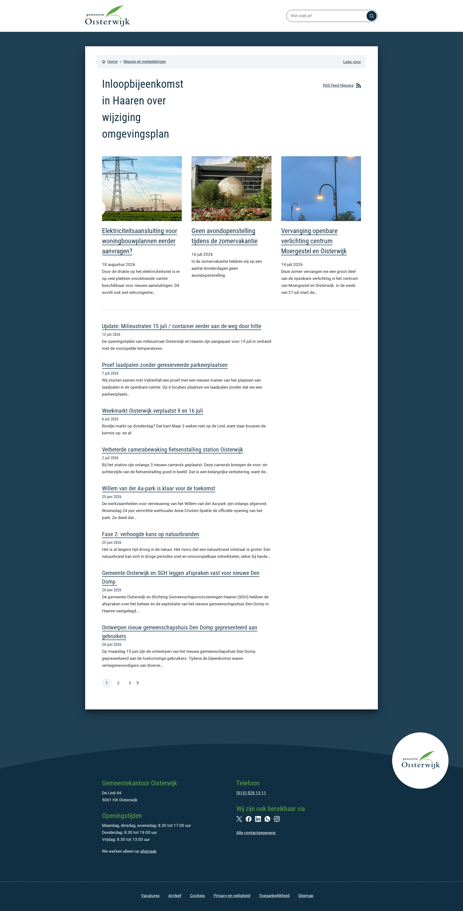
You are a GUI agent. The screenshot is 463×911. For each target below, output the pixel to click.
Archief (174, 895)
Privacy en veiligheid (232, 895)
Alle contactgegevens (256, 832)
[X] (241, 818)
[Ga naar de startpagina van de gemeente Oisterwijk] (107, 16)
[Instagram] (278, 818)
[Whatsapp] (269, 818)
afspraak (148, 851)
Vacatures (150, 895)
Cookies (197, 895)
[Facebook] (250, 818)
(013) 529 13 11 (251, 792)
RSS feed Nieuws (338, 85)
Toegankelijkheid (274, 895)
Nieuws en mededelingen (144, 61)
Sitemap (305, 895)
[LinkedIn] (260, 818)
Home (112, 61)
